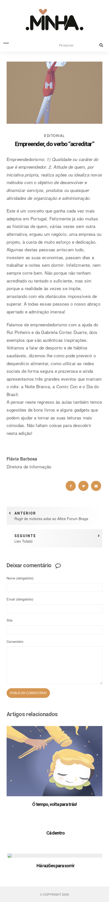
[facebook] (71, 486)
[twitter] (83, 486)
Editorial (54, 135)
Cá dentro (55, 833)
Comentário (15, 641)
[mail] (96, 486)
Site (9, 620)
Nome (20, 578)
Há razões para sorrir (56, 865)
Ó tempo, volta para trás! (54, 804)
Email (20, 599)
